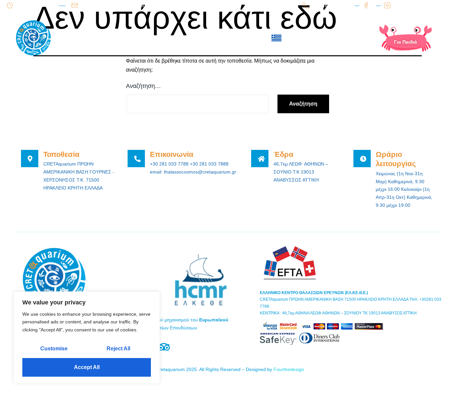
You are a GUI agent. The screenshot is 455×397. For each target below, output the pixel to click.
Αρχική (89, 38)
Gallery (215, 38)
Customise (54, 348)
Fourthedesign (288, 369)
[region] (86, 337)
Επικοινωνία (249, 38)
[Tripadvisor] (163, 347)
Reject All (118, 348)
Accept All (87, 367)
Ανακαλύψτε (158, 38)
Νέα (189, 38)
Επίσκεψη (121, 38)
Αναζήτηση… (143, 86)
